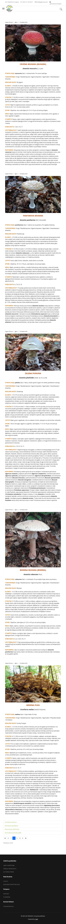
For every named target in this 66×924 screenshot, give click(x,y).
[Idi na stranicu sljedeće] (22, 838)
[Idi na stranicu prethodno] (8, 838)
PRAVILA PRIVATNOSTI (9, 869)
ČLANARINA (6, 897)
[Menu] (3, 8)
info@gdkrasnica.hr (42, 2)
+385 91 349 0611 (27, 2)
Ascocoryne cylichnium (12, 829)
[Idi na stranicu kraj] (26, 838)
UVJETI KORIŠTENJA (8, 865)
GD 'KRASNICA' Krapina (12, 2)
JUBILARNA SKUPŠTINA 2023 (11, 884)
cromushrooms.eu (8, 906)
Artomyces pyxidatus (11, 826)
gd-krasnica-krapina (55, 4)
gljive (16, 22)
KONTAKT (6, 894)
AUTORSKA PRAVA (8, 872)
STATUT (5, 881)
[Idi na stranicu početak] (5, 838)
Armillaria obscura (11, 822)
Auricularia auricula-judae (13, 833)
